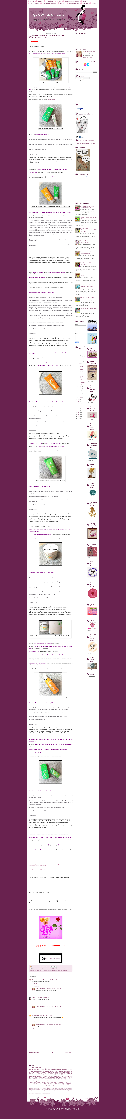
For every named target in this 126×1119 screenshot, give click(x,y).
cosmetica (64, 1069)
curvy (37, 1085)
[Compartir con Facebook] (54, 967)
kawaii (48, 1088)
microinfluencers (67, 968)
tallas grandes (42, 1079)
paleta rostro (56, 1085)
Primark (67, 1072)
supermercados (69, 1081)
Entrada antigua (68, 1052)
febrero (81, 395)
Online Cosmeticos (51, 99)
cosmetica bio (62, 1089)
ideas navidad (61, 1078)
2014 (79, 418)
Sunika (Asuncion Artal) (38, 979)
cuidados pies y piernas (40, 1077)
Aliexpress (31, 1077)
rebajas (50, 1072)
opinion (49, 970)
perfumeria (62, 1085)
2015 (79, 416)
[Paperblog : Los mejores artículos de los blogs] (79, 109)
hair (61, 1074)
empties (38, 1073)
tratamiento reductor (46, 1093)
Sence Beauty (58, 1083)
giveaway (44, 1088)
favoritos (55, 1072)
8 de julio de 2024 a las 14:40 (47, 1015)
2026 (79, 350)
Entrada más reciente (34, 1052)
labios (39, 1081)
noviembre (81, 356)
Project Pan (52, 1083)
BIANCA (34, 997)
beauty (37, 968)
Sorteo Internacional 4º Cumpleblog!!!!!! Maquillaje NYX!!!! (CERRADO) (88, 230)
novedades (32, 970)
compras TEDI (57, 1082)
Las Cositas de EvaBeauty (48, 15)
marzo (80, 393)
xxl (40, 1083)
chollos (54, 1084)
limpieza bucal (51, 1088)
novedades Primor (51, 1077)
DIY (42, 1083)
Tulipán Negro (61, 1073)
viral (64, 970)
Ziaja (66, 970)
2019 (79, 408)
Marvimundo (48, 1089)
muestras (31, 1084)
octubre (81, 358)
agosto (80, 361)
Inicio (52, 1052)
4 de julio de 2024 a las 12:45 (51, 979)
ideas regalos (65, 1074)
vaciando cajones (34, 1089)
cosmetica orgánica (39, 1090)
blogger (57, 968)
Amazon (56, 1079)
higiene (70, 1072)
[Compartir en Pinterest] (56, 967)
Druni (56, 1073)
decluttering (62, 1082)
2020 (79, 406)
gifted (55, 1090)
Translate (86, 80)
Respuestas (36, 986)
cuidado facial (62, 1071)
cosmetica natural (68, 1076)
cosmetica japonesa (32, 1090)
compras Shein (53, 1081)
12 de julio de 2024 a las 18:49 (54, 1006)
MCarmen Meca (36, 1015)
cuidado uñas (69, 1083)
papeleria (70, 1077)
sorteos (59, 1072)
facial (38, 1069)
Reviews (62, 3)
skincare (55, 1071)
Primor (41, 1072)
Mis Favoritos (34, 3)
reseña (53, 970)
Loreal (46, 1074)
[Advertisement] (55, 1059)
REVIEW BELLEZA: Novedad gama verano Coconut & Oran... (82, 379)
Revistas (85, 3)
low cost (61, 968)
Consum (63, 1079)
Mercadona (46, 1072)
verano (60, 970)
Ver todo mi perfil (88, 57)
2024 (79, 355)
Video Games (64, 1109)
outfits (71, 1090)
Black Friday (47, 1081)
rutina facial (40, 1087)
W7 (71, 1073)
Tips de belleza (52, 1087)
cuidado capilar (32, 1079)
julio (80, 363)
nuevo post (37, 970)
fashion (70, 1071)
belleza (47, 968)
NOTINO (34, 1069)
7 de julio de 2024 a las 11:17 (43, 997)
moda (35, 1071)
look (65, 1078)
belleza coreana (58, 1087)
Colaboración (36, 1072)
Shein (56, 1078)
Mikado (30, 1078)
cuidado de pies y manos (49, 1090)
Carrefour (39, 1076)
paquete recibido (37, 1074)
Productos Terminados (49, 3)
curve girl (34, 1085)
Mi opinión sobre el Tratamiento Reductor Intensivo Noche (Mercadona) (87, 286)
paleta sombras (49, 1071)
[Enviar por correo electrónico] (50, 967)
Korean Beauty (46, 1083)
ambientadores (51, 1073)
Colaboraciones (74, 3)
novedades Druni (67, 1090)
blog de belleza (52, 968)
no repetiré (62, 1090)
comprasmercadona (61, 1084)
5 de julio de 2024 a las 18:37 (54, 988)
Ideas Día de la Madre (42, 1089)
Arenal (59, 1079)
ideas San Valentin (48, 1085)
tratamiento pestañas (39, 1093)
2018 (79, 410)
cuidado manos (69, 1084)
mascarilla (65, 1077)
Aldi (71, 1078)
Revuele (63, 1072)
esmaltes (31, 1074)
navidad (53, 1078)
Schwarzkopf (39, 1078)
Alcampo (68, 1078)
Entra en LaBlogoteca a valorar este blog (85, 143)
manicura (31, 1072)
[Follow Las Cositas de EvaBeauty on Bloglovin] (82, 132)
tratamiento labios (32, 1093)
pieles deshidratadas (61, 1081)
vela (44, 1087)
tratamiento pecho (32, 1082)
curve (30, 1085)
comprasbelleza (57, 1089)
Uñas (42, 1071)
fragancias (41, 1085)
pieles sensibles (36, 1084)
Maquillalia (68, 1073)
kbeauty (37, 1079)
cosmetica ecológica (68, 1089)
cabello (39, 1071)
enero (80, 397)
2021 (79, 403)
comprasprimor (64, 1087)
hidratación (57, 1074)
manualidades (48, 1078)
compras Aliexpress (50, 1079)
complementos (32, 1073)
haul (49, 1068)
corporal (31, 1071)
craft (44, 1090)
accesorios (50, 1082)
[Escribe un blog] (51, 967)
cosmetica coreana (58, 1076)
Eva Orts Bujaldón (40, 988)
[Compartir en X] (53, 967)
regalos (42, 1073)
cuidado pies (35, 1081)
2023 (79, 399)
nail (53, 1085)
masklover (58, 1090)
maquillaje (38, 1068)
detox (38, 1088)
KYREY (34, 1078)
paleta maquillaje (58, 1088)
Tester (66, 1079)
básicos (52, 1089)
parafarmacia (63, 1088)
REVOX (46, 1073)
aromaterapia (59, 1077)
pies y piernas (35, 1087)
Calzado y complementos (42, 1082)
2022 (79, 401)
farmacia (41, 1088)
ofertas (34, 1076)
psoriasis (43, 1084)
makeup (59, 1069)
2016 (79, 414)
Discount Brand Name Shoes (73, 1109)
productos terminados (51, 1069)
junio (80, 386)
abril (80, 390)
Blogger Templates (76, 1108)
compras (45, 1068)
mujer (42, 1081)
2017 (79, 412)
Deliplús (42, 1069)
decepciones (34, 1088)
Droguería (47, 1087)
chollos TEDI (64, 1083)
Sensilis (47, 1084)
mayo (80, 388)
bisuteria (51, 1084)
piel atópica (68, 1088)
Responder (34, 983)
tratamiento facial (35, 1083)
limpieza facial (51, 1074)
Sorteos (94, 3)
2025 (79, 353)
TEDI (43, 1078)
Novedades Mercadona (47, 1076)
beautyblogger (42, 968)
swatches (67, 1068)
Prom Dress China (56, 1109)
